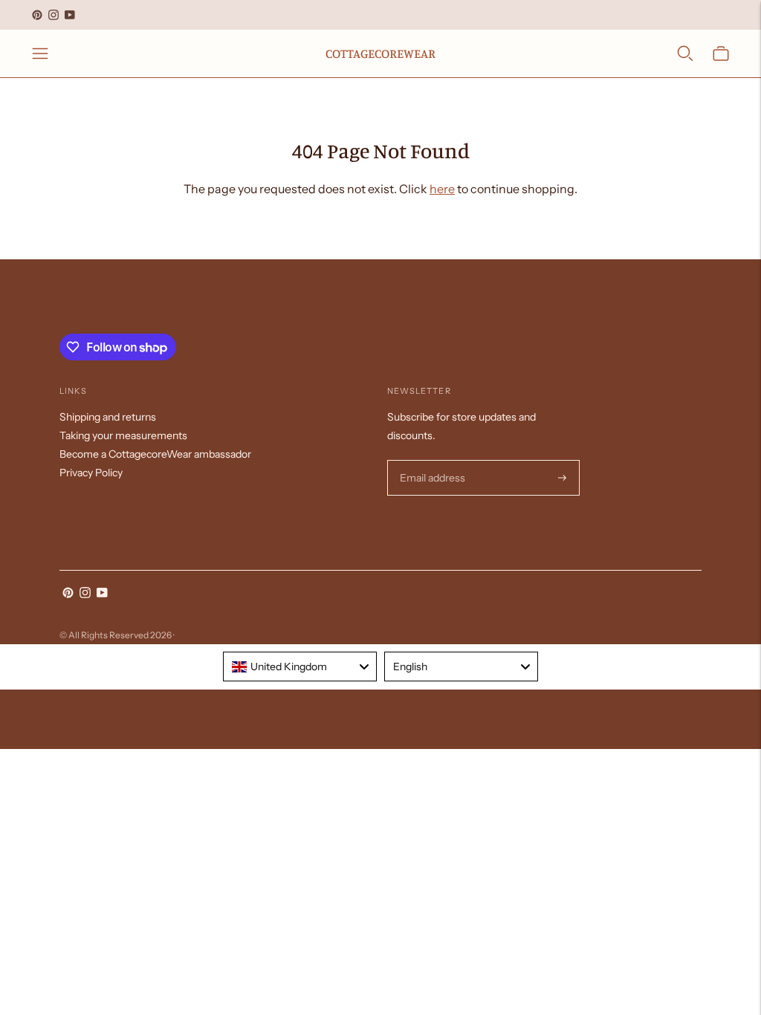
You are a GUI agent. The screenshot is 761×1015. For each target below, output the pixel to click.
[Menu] (40, 53)
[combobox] (300, 666)
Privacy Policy (91, 472)
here (442, 188)
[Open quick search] (685, 53)
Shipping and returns (107, 417)
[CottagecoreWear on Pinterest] (37, 15)
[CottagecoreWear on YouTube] (70, 15)
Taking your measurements (123, 435)
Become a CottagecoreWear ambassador (155, 454)
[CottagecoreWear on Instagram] (53, 15)
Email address (430, 460)
